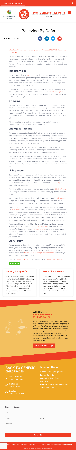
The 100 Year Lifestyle (38, 226)
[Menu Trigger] (69, 12)
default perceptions (56, 92)
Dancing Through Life (16, 271)
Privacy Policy (15, 444)
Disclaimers (32, 444)
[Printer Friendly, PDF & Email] (14, 263)
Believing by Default (24, 259)
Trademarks (24, 444)
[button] (73, 3)
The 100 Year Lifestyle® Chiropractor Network (60, 444)
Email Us (12, 391)
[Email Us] (6, 392)
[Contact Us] (6, 385)
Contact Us (13, 384)
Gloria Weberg (60, 189)
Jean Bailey (55, 183)
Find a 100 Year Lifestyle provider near (39, 253)
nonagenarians (39, 229)
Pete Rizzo (15, 210)
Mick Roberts (61, 198)
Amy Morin (31, 75)
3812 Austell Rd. (15, 377)
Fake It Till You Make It (53, 271)
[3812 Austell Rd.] (6, 378)
